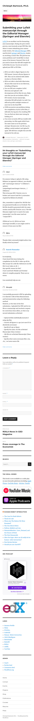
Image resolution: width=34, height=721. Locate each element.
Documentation (7, 139)
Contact (5, 682)
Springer (14, 53)
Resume (5, 706)
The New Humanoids (11, 535)
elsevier (5, 141)
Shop (4, 694)
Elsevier (22, 53)
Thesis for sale (9, 519)
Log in (6, 663)
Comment (6, 368)
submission (18, 141)
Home (5, 678)
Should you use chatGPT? (12, 544)
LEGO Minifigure (9, 637)
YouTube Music (13, 483)
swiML (6, 646)
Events (5, 686)
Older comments (7, 166)
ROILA (6, 644)
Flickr (6, 628)
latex (8, 141)
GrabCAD (7, 632)
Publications (7, 698)
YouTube (7, 649)
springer (12, 141)
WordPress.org (9, 670)
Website (5, 410)
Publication (15, 139)
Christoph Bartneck (10, 137)
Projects (5, 690)
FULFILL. (7, 630)
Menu (5, 10)
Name (5, 393)
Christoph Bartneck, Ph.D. (16, 6)
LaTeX (5, 41)
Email (5, 401)
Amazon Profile (9, 625)
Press (4, 710)
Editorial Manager (21, 51)
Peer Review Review (10, 542)
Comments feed (9, 667)
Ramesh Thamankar (13, 249)
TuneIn (27, 483)
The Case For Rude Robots (13, 516)
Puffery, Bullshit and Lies (12, 528)
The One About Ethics (11, 526)
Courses (5, 702)
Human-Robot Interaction (15, 512)
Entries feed (8, 665)
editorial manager (24, 139)
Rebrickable (8, 639)
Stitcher (21, 483)
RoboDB (7, 642)
